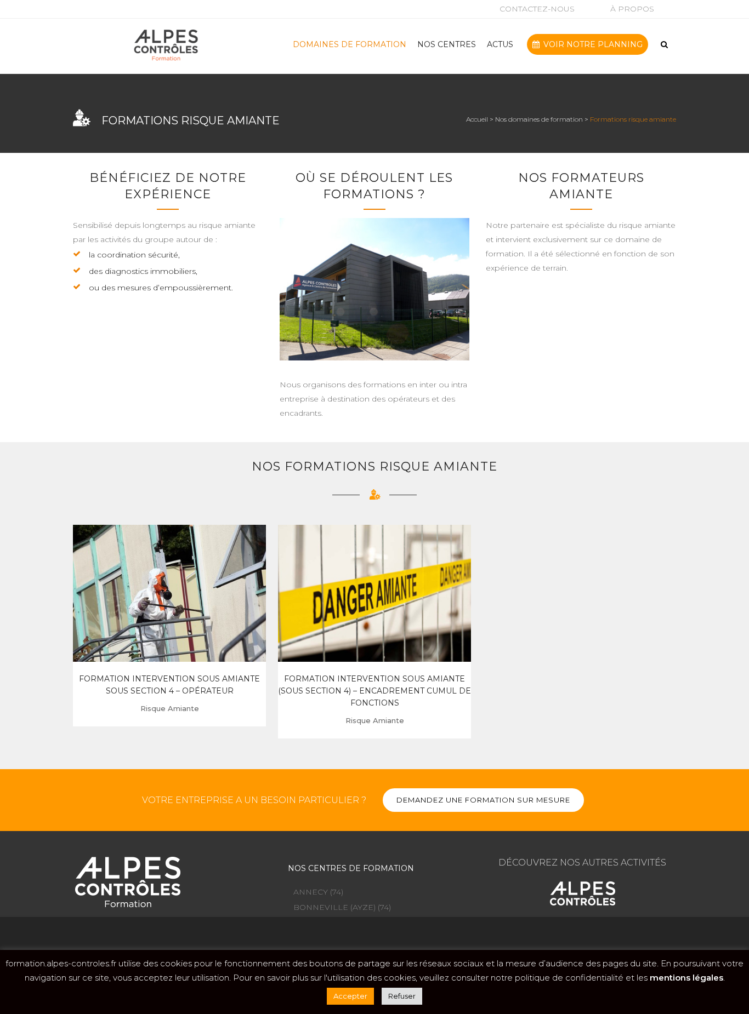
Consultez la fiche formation (169, 591)
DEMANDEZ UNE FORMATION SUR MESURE (483, 799)
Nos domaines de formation (539, 119)
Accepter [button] (350, 996)
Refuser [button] (402, 996)
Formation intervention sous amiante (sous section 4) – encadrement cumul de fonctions (374, 691)
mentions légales (686, 977)
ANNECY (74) (318, 892)
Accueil (477, 119)
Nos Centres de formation (351, 868)
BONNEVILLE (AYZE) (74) (342, 907)
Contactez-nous (537, 9)
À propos (632, 9)
